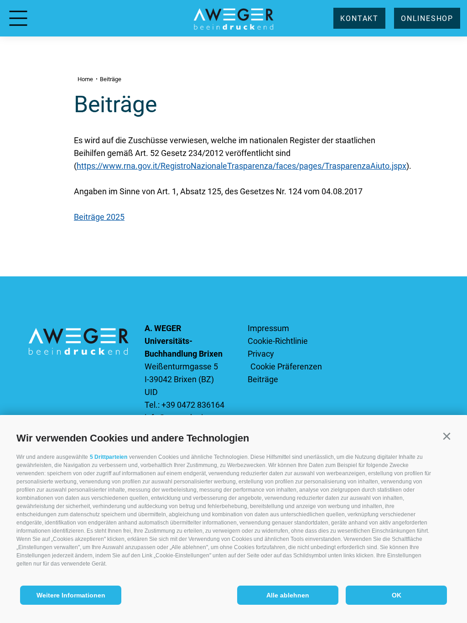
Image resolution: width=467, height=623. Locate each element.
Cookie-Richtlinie (278, 341)
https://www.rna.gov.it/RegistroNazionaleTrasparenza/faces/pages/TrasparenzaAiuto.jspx (241, 166)
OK (396, 595)
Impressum (268, 328)
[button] (446, 436)
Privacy (261, 353)
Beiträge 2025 (99, 217)
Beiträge (263, 379)
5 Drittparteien (108, 457)
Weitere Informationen (70, 595)
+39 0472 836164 (192, 405)
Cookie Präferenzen (286, 366)
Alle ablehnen (287, 595)
